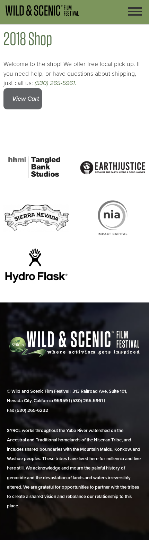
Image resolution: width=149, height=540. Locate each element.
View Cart (25, 98)
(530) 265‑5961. (55, 83)
